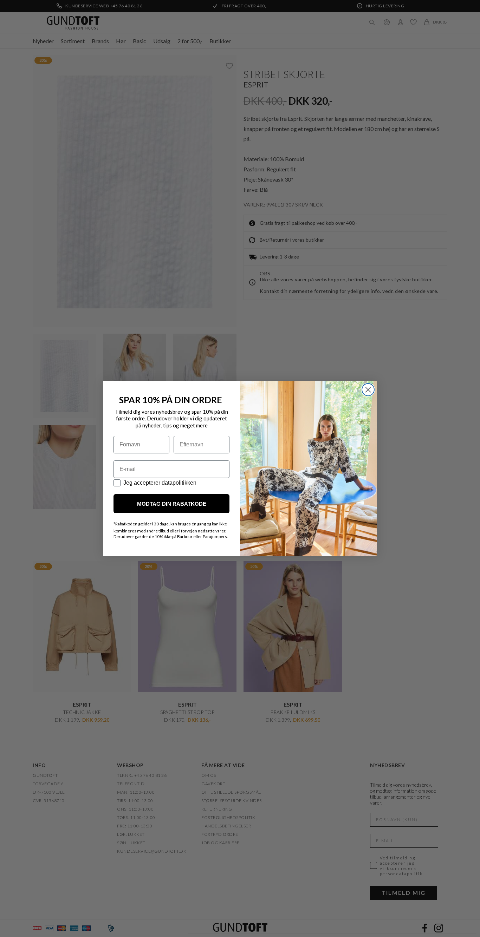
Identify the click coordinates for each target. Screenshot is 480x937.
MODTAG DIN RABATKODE (171, 504)
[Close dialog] (368, 390)
